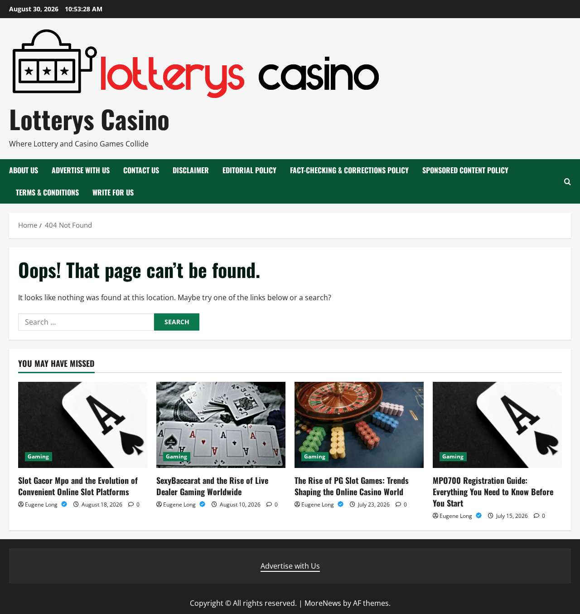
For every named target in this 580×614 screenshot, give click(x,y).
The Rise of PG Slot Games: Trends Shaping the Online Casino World (352, 485)
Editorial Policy (249, 170)
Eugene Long (42, 504)
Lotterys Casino (89, 118)
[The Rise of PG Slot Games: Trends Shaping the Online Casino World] (359, 425)
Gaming (38, 456)
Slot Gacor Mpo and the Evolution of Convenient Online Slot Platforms (78, 485)
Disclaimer (191, 170)
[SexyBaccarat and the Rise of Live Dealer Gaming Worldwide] (220, 425)
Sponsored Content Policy (465, 170)
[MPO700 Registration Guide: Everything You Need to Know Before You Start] (497, 425)
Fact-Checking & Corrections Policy (349, 170)
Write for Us (113, 192)
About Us (23, 170)
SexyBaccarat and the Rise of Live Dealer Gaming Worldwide (212, 485)
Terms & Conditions (47, 192)
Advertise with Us (81, 170)
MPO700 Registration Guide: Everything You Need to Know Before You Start (493, 491)
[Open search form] (567, 181)
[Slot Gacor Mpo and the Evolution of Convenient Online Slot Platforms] (82, 425)
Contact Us (141, 170)
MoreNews (322, 603)
